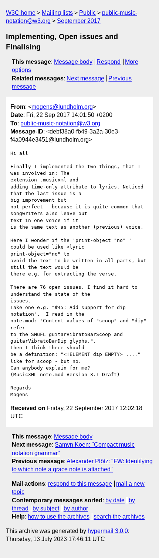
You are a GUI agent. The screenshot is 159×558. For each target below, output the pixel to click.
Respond (109, 62)
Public (87, 13)
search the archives (119, 516)
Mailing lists (57, 13)
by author (76, 508)
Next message (85, 78)
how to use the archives (58, 516)
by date (115, 500)
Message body (73, 62)
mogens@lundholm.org (62, 107)
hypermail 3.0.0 (108, 531)
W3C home (20, 13)
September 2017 (79, 21)
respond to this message (80, 484)
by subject (46, 508)
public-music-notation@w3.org (60, 123)
